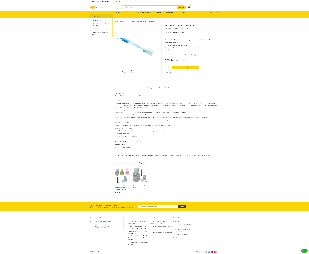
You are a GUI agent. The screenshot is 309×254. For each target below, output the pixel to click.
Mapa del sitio (178, 237)
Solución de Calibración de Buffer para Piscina (141, 12)
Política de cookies (179, 232)
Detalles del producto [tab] (166, 88)
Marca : (167, 28)
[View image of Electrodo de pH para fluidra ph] (123, 72)
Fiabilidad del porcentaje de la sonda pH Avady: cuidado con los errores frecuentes (139, 237)
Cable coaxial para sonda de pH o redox (101, 33)
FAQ (153, 237)
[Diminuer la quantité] (170, 69)
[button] (304, 251)
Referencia (182, 28)
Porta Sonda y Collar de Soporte (165, 12)
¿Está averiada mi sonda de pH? (138, 226)
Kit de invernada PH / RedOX (139, 186)
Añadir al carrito (185, 67)
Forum (212, 12)
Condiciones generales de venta (183, 224)
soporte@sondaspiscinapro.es (112, 1)
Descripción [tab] (151, 88)
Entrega (176, 221)
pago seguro (177, 226)
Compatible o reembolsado (182, 229)
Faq (218, 12)
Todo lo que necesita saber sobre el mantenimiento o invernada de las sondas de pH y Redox (161, 228)
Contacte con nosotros (98, 218)
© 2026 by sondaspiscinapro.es (98, 251)
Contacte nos (181, 12)
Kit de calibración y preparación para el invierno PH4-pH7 (121, 187)
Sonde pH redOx (173, 28)
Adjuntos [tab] (181, 88)
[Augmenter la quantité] (170, 67)
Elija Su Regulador (120, 12)
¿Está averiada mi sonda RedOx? (138, 228)
